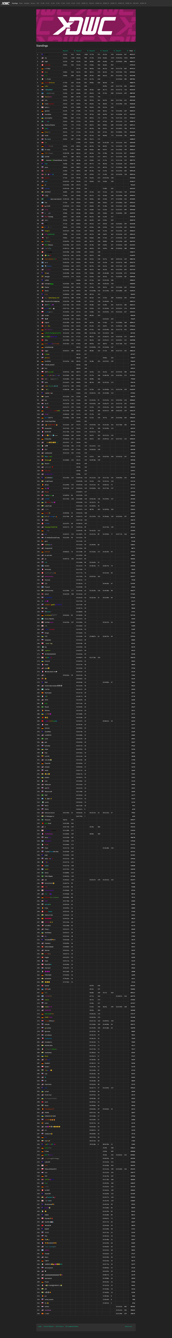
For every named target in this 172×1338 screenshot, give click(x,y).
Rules (21, 3)
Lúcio (46, 738)
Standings (15, 3)
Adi (46, 1289)
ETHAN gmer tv (49, 816)
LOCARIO (48, 925)
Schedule (26, 3)
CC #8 (42, 3)
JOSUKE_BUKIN (49, 365)
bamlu (46, 664)
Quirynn (47, 728)
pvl (46, 1296)
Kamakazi (47, 943)
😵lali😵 (47, 774)
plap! (46, 855)
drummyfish (48, 428)
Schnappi (49, 283)
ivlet (46, 781)
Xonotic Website (49, 1326)
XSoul (46, 1105)
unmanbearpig (49, 347)
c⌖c (46, 1130)
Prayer (47, 1282)
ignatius (47, 111)
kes (46, 647)
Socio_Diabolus (49, 619)
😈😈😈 (47, 971)
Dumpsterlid (48, 548)
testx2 (47, 594)
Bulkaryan (48, 784)
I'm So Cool (48, 1095)
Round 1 (65, 51)
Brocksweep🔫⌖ (49, 1204)
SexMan (49, 622)
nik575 (47, 788)
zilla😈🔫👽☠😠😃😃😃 (52, 1126)
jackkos (47, 777)
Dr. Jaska (47, 149)
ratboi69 (47, 1162)
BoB (46, 682)
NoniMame (48, 932)
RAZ (46, 795)
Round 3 (92, 51)
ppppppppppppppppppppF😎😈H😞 (55, 1275)
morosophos (48, 118)
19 (50, 502)
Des (46, 202)
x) (45, 185)
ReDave (47, 710)
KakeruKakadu (49, 947)
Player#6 (47, 763)
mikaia (47, 1215)
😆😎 (46, 717)
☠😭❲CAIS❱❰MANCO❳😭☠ (54, 1285)
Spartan (47, 950)
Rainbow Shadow (50, 125)
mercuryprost (49, 1268)
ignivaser (47, 1031)
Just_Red (48, 760)
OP (48, 611)
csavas (47, 396)
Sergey (47, 633)
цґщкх (47, 1091)
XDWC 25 (85, 3)
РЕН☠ (47, 809)
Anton (46, 872)
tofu (46, 100)
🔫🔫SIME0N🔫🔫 (51, 1243)
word (46, 1102)
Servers (33, 3)
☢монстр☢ (48, 791)
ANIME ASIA (48, 1045)
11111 (47, 1232)
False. (46, 908)
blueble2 (47, 1063)
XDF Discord (59, 1326)
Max (46, 753)
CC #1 (78, 3)
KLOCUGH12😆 (49, 883)
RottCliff (48, 964)
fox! (46, 368)
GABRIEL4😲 (55, 1264)
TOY (46, 636)
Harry (46, 1257)
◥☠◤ (46, 319)
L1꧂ (46, 195)
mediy (46, 770)
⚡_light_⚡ (48, 798)
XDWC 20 (121, 3)
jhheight (47, 276)
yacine (47, 802)
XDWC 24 (98, 3)
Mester (47, 287)
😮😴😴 (47, 982)
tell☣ (46, 382)
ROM (46, 700)
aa (45, 559)
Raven (47, 290)
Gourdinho (48, 114)
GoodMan (48, 731)
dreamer (47, 767)
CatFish (47, 689)
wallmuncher (48, 453)
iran (47, 1141)
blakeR (47, 1229)
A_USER (47, 1190)
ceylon (47, 1123)
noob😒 (47, 668)
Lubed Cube (48, 506)
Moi (46, 1236)
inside (46, 135)
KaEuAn (47, 1024)
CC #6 (53, 3)
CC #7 (47, 3)
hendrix (47, 566)
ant (46, 880)
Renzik (47, 707)
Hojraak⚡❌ (49, 1218)
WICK (46, 805)
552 (47, 1239)
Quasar (47, 985)
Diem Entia (48, 1084)
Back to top (128, 1326)
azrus (46, 167)
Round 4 (105, 51)
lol (45, 1081)
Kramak (47, 1253)
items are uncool (50, 812)
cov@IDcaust (49, 481)
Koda (46, 961)
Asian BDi (48, 1193)
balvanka (47, 746)
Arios (48, 837)
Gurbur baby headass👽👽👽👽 (54, 686)
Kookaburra (48, 1042)
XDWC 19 (129, 3)
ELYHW (47, 156)
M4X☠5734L (49, 915)
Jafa (46, 608)
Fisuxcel (47, 587)
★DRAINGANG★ (50, 654)
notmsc (47, 1306)
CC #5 (58, 3)
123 (46, 583)
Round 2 (78, 51)
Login (40, 1326)
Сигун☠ (47, 661)
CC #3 (68, 3)
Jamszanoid (48, 1278)
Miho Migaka (49, 876)
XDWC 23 (106, 3)
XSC (38, 3)
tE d (46, 449)
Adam (46, 749)
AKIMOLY (48, 192)
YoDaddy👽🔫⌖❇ (50, 939)
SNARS (47, 1112)
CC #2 (73, 3)
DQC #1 (91, 3)
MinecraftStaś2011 (51, 1169)
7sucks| (51, 851)
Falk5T (47, 1260)
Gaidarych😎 (49, 1133)
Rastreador (48, 693)
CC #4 (63, 3)
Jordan (47, 315)
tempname (48, 640)
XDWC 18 (143, 3)
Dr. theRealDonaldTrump (52, 537)
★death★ (48, 1225)
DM (46, 1176)
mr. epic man (48, 555)
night (46, 61)
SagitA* (47, 322)
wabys (47, 520)
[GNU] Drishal (49, 590)
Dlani (46, 848)
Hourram (47, 580)
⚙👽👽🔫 (48, 1292)
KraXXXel (48, 361)
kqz (46, 400)
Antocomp (48, 569)
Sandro (47, 1066)
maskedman (48, 1052)
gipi (46, 742)
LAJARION (48, 735)
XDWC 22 (113, 3)
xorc (46, 1172)
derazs (47, 484)
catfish (47, 280)
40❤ (46, 446)
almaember (48, 978)
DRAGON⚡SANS (50, 1116)
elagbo (47, 957)
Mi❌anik (48, 989)
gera (46, 541)
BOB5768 (48, 432)
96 (48, 139)
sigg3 (46, 350)
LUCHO (47, 756)
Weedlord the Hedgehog (52, 301)
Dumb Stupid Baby (50, 421)
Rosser (47, 463)
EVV (46, 1003)
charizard (47, 968)
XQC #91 (136, 3)
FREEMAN (48, 975)
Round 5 (118, 51)
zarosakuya (48, 1035)
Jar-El (46, 403)
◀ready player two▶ (51, 671)
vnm (46, 1073)
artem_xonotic (49, 1299)
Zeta (46, 340)
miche (46, 724)
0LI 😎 (47, 1303)
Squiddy (49, 1222)
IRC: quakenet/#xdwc (71, 1326)
